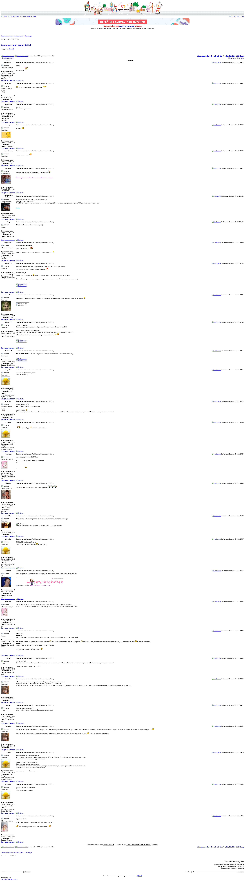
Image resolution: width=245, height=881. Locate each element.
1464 (237, 56)
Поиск (242, 16)
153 (230, 56)
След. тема (240, 58)
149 (218, 56)
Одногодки (28, 36)
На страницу (201, 56)
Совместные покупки (28, 16)
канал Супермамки (126, 26)
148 (215, 56)
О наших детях (18, 36)
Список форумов (6, 36)
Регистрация (14, 16)
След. (242, 56)
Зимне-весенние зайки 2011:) (16, 45)
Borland (11, 49)
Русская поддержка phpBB (9, 879)
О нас (234, 16)
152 (227, 56)
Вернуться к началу (8, 80)
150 (221, 56)
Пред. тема (232, 58)
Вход (5, 16)
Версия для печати (8, 58)
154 (233, 56)
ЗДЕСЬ (139, 876)
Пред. (208, 56)
